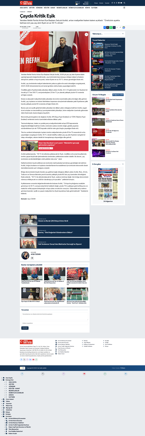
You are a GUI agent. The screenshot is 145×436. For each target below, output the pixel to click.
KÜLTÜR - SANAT (49, 8)
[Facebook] (21, 359)
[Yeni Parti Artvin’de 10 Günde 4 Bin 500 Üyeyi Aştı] (54, 273)
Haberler (22, 11)
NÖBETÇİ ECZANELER (76, 8)
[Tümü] (123, 34)
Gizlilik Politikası (88, 346)
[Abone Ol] (123, 27)
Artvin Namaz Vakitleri (64, 344)
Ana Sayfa (9, 378)
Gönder (24, 328)
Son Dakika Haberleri (63, 352)
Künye (106, 346)
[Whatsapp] (36, 359)
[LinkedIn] (30, 359)
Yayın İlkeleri (87, 342)
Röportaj (9, 405)
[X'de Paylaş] (107, 27)
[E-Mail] (32, 258)
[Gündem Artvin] (26, 3)
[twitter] (42, 373)
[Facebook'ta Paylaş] (105, 27)
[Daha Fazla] (114, 27)
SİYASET (29, 11)
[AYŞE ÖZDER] (25, 255)
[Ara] (124, 3)
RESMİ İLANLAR (62, 8)
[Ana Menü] (124, 8)
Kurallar (107, 340)
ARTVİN (31, 8)
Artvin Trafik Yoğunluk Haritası (66, 346)
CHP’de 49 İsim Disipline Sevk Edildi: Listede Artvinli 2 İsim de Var (77, 283)
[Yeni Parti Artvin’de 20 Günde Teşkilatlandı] (32, 273)
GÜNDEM (39, 8)
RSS (23, 368)
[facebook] (22, 373)
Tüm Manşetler (62, 350)
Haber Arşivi (61, 353)
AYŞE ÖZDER (36, 254)
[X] (24, 359)
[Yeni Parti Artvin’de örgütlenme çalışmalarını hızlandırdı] (54, 294)
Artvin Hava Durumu (63, 342)
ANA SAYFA (24, 8)
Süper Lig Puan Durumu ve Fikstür (20, 427)
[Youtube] (33, 359)
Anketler (9, 410)
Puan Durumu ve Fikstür (64, 348)
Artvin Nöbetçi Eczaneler (64, 340)
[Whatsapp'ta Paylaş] (110, 27)
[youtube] (84, 373)
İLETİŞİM (94, 8)
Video (8, 401)
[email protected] (25, 352)
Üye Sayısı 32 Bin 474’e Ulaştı (30, 301)
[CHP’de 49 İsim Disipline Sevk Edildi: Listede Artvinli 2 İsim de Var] (77, 273)
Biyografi (9, 408)
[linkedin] (125, 373)
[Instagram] (27, 359)
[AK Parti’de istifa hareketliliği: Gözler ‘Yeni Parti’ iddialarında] (77, 294)
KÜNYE (87, 8)
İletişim (86, 340)
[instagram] (63, 373)
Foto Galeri (10, 399)
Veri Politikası (108, 344)
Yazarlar (9, 403)
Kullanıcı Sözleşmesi (89, 344)
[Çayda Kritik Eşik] (55, 51)
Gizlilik (106, 342)
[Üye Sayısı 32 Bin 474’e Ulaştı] (32, 294)
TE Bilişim (122, 368)
